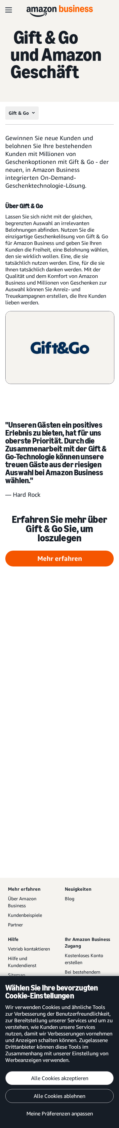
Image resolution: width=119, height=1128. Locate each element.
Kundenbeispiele (25, 915)
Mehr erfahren (59, 558)
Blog (69, 898)
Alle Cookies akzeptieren (59, 1078)
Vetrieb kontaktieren (29, 949)
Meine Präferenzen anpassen (59, 1113)
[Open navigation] (8, 10)
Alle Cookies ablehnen (59, 1096)
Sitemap (16, 975)
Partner (15, 924)
